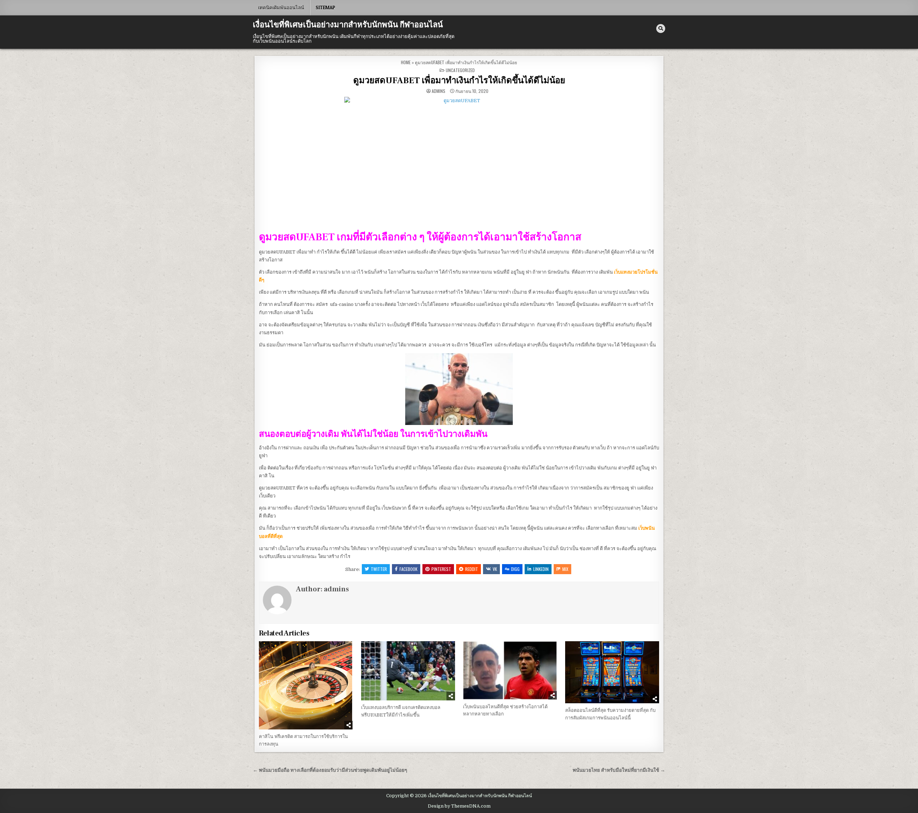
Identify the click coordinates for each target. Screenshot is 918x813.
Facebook (408, 569)
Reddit (471, 569)
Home (406, 62)
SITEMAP (325, 7)
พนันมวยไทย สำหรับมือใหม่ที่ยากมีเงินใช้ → (619, 770)
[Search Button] (660, 28)
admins (438, 91)
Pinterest (441, 569)
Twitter (379, 569)
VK (495, 569)
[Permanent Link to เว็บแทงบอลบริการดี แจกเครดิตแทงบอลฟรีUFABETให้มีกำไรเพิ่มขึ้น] (408, 671)
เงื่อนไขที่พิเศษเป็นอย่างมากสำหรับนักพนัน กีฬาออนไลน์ (348, 25)
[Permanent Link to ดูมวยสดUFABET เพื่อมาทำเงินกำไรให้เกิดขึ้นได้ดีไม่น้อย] (459, 161)
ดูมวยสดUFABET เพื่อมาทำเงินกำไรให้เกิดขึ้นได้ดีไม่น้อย (459, 80)
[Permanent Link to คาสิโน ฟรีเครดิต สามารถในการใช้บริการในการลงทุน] (306, 685)
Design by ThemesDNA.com (459, 806)
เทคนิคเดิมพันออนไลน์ (281, 7)
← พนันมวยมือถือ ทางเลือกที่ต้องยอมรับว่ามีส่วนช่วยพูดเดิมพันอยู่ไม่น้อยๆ (330, 770)
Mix (565, 569)
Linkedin (541, 569)
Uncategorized (460, 70)
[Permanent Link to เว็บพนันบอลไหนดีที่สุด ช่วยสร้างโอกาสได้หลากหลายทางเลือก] (510, 670)
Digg (515, 569)
